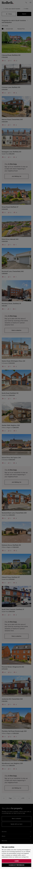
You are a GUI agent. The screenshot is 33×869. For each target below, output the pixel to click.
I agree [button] (16, 861)
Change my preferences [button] (16, 865)
